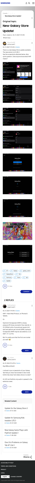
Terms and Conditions (8, 466)
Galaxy (15, 271)
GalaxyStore (9, 274)
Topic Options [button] (29, 18)
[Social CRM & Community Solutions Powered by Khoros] (28, 456)
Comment (26, 291)
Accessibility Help (7, 463)
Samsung (8, 277)
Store (18, 277)
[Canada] (5, 3)
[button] (29, 43)
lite (20, 274)
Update (8, 281)
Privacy (3, 469)
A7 (7, 271)
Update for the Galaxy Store (15, 408)
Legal (3, 473)
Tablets (18, 47)
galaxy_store (26, 271)
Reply (27, 350)
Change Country (16, 476)
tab (27, 277)
